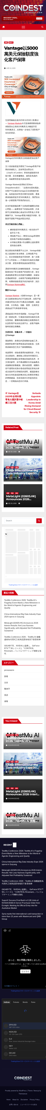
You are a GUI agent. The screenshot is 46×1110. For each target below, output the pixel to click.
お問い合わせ (13, 1104)
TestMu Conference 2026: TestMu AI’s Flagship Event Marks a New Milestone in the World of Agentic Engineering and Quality (22, 853)
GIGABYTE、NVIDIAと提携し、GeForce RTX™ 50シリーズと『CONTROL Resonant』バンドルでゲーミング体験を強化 (22, 892)
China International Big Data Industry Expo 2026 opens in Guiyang (23, 473)
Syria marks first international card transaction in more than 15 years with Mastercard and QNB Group (22, 916)
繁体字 (11, 42)
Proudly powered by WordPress (16, 1091)
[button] (42, 27)
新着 (6, 42)
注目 (6, 683)
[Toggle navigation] (23, 27)
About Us (15, 1099)
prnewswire (9, 670)
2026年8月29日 (13, 745)
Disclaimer (24, 1099)
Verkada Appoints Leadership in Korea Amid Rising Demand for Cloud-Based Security (32, 402)
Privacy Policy (35, 1099)
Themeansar (23, 1094)
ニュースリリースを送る (28, 1104)
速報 (16, 441)
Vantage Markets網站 (16, 285)
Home (8, 1099)
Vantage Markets (15, 123)
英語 (12, 441)
